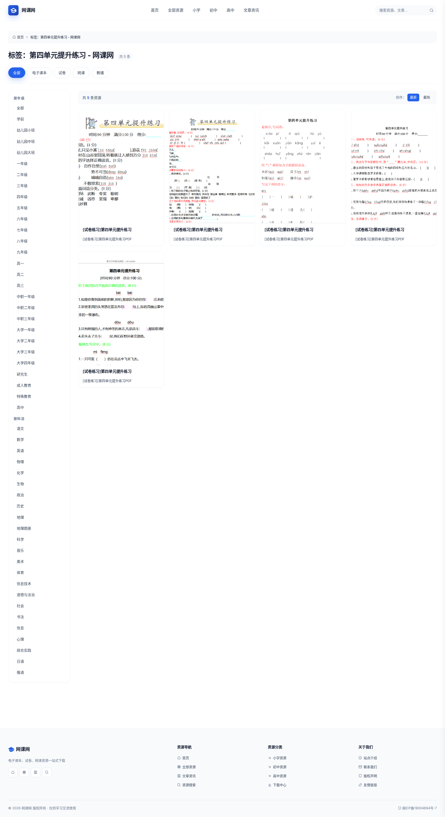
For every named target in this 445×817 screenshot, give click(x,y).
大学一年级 (26, 329)
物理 (20, 461)
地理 (20, 517)
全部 (16, 72)
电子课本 (39, 72)
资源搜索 (189, 785)
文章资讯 (251, 10)
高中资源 (279, 776)
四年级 (22, 196)
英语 (20, 450)
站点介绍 (370, 758)
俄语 (20, 672)
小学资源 (279, 758)
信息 (20, 628)
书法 (20, 617)
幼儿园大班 (26, 152)
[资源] (24, 772)
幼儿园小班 (26, 130)
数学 (20, 439)
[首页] (13, 772)
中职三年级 (26, 318)
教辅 (100, 72)
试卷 (62, 72)
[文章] (35, 772)
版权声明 (370, 776)
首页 (155, 10)
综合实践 (24, 650)
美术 (20, 561)
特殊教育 (24, 396)
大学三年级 (26, 352)
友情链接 (370, 785)
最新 (413, 97)
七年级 (22, 230)
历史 (20, 506)
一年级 (22, 163)
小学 (196, 10)
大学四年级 (26, 363)
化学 (20, 472)
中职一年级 (26, 296)
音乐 (20, 550)
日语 (20, 661)
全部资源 (175, 10)
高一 (20, 263)
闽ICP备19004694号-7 (419, 808)
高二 (20, 274)
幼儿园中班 (26, 141)
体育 (20, 572)
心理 (20, 639)
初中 (213, 10)
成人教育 (24, 385)
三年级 (22, 185)
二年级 (22, 174)
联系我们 (370, 767)
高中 (230, 10)
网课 (81, 72)
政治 (20, 495)
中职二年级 (26, 307)
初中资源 (279, 767)
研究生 (22, 374)
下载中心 (279, 785)
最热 (426, 97)
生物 (20, 484)
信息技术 (24, 583)
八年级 (22, 241)
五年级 (22, 208)
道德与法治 (26, 594)
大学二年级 (26, 341)
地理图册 (24, 528)
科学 (20, 539)
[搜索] (431, 10)
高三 (20, 285)
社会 (20, 605)
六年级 (22, 219)
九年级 (22, 252)
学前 (20, 119)
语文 (20, 428)
